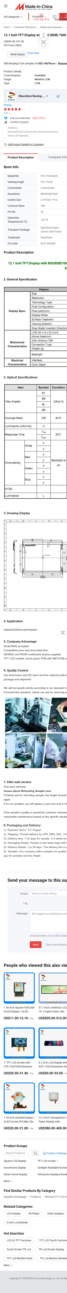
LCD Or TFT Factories (19, 1240)
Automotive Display (15, 1167)
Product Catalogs (56, 1153)
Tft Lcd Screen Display (51, 1249)
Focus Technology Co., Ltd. (47, 1278)
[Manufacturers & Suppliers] (33, 6)
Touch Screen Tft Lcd (19, 1249)
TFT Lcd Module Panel (19, 1258)
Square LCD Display (15, 1161)
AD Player (33, 1213)
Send (36, 944)
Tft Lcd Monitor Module (53, 1258)
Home (7, 27)
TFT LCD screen (47, 1161)
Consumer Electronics (25, 27)
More (7, 1265)
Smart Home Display (15, 1174)
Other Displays (55, 1213)
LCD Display (13, 1213)
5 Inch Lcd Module (17, 1222)
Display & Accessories (51, 27)
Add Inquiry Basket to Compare (26, 144)
